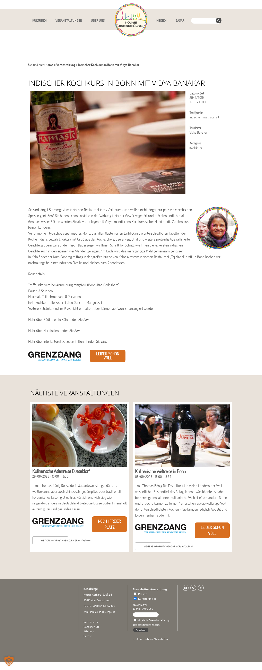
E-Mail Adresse (143, 608)
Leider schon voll (107, 356)
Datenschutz (92, 627)
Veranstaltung (65, 65)
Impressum (91, 622)
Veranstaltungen (68, 20)
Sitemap (89, 631)
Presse (88, 636)
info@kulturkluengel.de (102, 612)
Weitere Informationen (54, 540)
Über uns (98, 20)
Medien (161, 20)
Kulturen (39, 20)
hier (86, 319)
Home (49, 65)
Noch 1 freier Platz (109, 524)
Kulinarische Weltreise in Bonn (160, 471)
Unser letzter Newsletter (152, 639)
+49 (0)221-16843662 (104, 606)
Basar (179, 20)
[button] (9, 661)
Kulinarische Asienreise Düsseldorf (61, 471)
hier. (104, 341)
